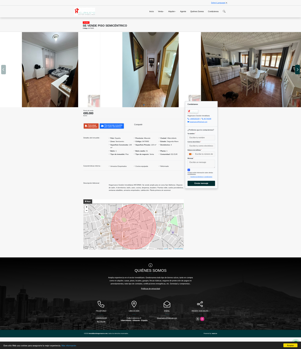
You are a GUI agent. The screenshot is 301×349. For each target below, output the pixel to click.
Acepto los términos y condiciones (201, 177)
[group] (50, 69)
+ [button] (86, 206)
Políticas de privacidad (150, 289)
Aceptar (290, 345)
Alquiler (171, 11)
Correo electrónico (194, 142)
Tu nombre (191, 134)
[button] (143, 104)
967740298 (207, 119)
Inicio (151, 11)
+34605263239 (195, 119)
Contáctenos (213, 11)
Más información (68, 345)
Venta (160, 11)
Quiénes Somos (197, 11)
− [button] (86, 210)
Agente (183, 11)
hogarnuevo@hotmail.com (198, 122)
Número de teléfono (195, 150)
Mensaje (191, 158)
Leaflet (166, 249)
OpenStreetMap (178, 249)
